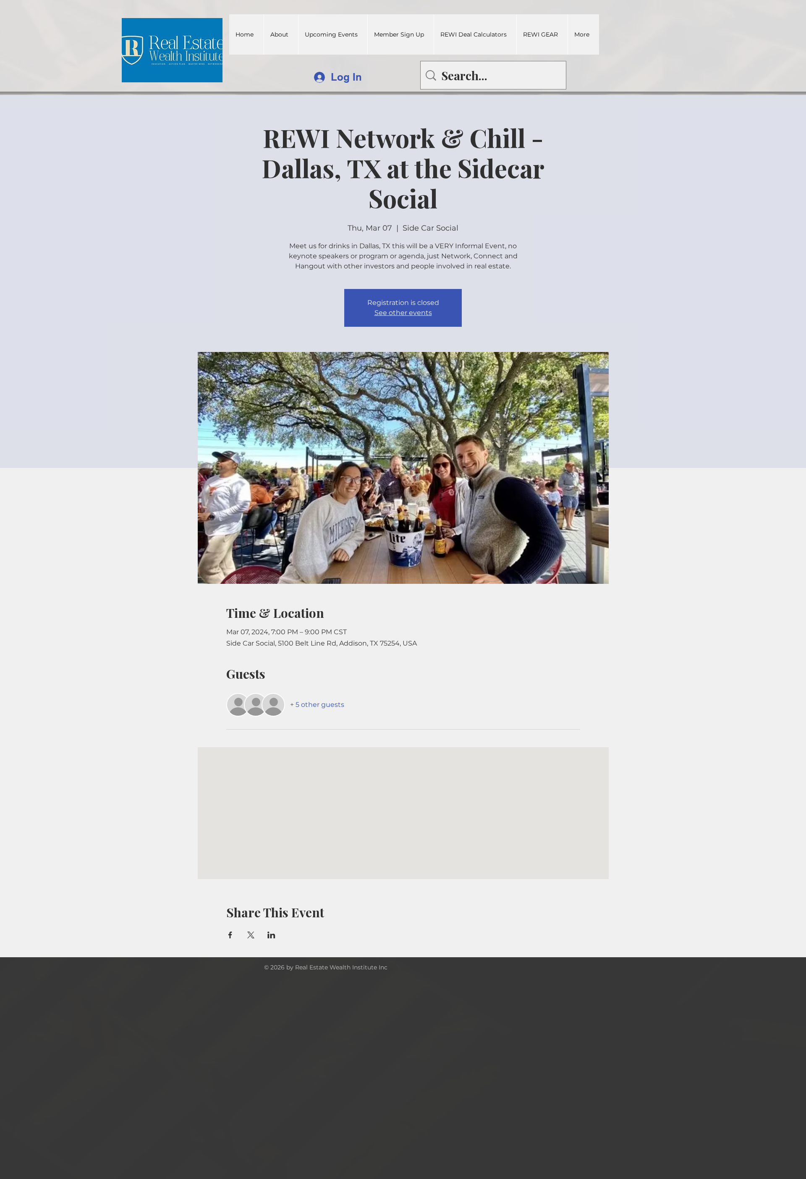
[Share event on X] (251, 935)
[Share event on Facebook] (230, 935)
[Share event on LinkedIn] (271, 935)
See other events (403, 313)
